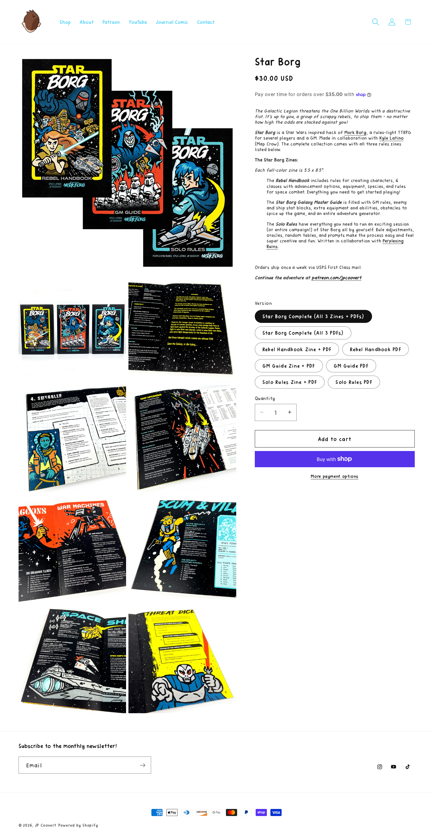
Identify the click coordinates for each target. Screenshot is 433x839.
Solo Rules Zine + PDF (289, 382)
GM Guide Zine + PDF (288, 365)
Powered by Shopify (78, 825)
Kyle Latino (391, 138)
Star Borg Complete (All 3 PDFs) (303, 332)
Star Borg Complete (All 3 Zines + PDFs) (313, 316)
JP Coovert (46, 825)
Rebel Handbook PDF (375, 349)
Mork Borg (355, 132)
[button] (376, 22)
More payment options (334, 475)
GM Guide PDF (351, 365)
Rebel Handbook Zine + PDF (296, 349)
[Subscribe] (143, 765)
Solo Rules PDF (354, 382)
